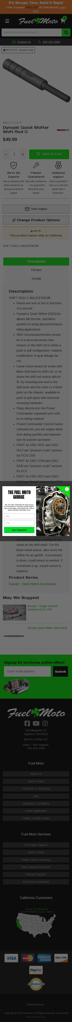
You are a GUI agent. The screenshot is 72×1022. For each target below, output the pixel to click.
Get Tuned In (19, 530)
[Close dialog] (67, 489)
